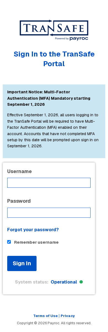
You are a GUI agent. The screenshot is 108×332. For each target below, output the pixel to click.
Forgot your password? (33, 230)
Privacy (68, 315)
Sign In (22, 263)
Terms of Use (45, 315)
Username (19, 171)
